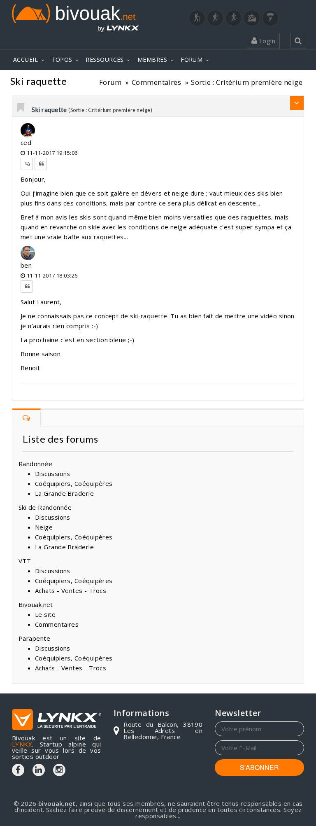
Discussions (52, 473)
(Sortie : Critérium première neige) (110, 110)
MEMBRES (152, 59)
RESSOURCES (105, 59)
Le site (45, 614)
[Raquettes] (215, 18)
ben (26, 265)
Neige (44, 527)
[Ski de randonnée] (233, 18)
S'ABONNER (259, 767)
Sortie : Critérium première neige (246, 82)
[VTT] (252, 18)
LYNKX (22, 744)
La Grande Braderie (64, 493)
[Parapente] (270, 18)
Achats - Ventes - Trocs (70, 590)
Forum (110, 82)
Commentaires (156, 82)
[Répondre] (27, 164)
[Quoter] (41, 164)
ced (26, 142)
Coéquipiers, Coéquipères (74, 483)
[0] (21, 108)
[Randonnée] (197, 18)
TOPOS (61, 59)
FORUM (191, 59)
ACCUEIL (25, 59)
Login (266, 41)
